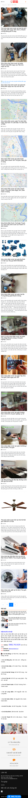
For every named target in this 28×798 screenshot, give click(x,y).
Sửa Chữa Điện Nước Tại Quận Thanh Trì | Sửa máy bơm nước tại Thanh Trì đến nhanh (13, 224)
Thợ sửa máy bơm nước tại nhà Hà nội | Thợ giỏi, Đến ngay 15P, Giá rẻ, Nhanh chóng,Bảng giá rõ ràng (13, 29)
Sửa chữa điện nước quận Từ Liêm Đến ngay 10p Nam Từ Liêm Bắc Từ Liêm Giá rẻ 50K (14, 122)
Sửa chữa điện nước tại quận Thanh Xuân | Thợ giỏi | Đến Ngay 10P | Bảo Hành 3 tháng (13, 190)
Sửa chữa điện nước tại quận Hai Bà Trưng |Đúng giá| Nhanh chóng (12, 295)
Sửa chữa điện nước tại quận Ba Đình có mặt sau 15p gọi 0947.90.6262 (13, 260)
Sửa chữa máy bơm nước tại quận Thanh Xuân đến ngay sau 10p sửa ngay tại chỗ (12, 65)
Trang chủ (4, 4)
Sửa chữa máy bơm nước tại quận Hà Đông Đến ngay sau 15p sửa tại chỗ (13, 85)
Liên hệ (2, 784)
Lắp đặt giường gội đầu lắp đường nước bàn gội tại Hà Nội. (14, 480)
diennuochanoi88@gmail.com (10, 778)
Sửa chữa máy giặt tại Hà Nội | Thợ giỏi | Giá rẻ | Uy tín (13, 590)
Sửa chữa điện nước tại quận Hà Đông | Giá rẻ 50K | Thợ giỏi (14, 446)
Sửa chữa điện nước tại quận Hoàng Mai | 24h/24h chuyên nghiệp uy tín (12, 413)
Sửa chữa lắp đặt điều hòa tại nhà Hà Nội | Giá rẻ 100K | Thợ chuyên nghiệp (13, 557)
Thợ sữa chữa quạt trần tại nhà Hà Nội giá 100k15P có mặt (13, 520)
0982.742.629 (9, 777)
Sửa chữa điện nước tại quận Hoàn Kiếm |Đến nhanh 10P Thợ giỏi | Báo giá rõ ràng (13, 160)
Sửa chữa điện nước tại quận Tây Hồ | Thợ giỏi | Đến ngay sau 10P (13, 376)
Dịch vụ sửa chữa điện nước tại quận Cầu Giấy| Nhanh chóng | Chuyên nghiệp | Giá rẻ (13, 338)
